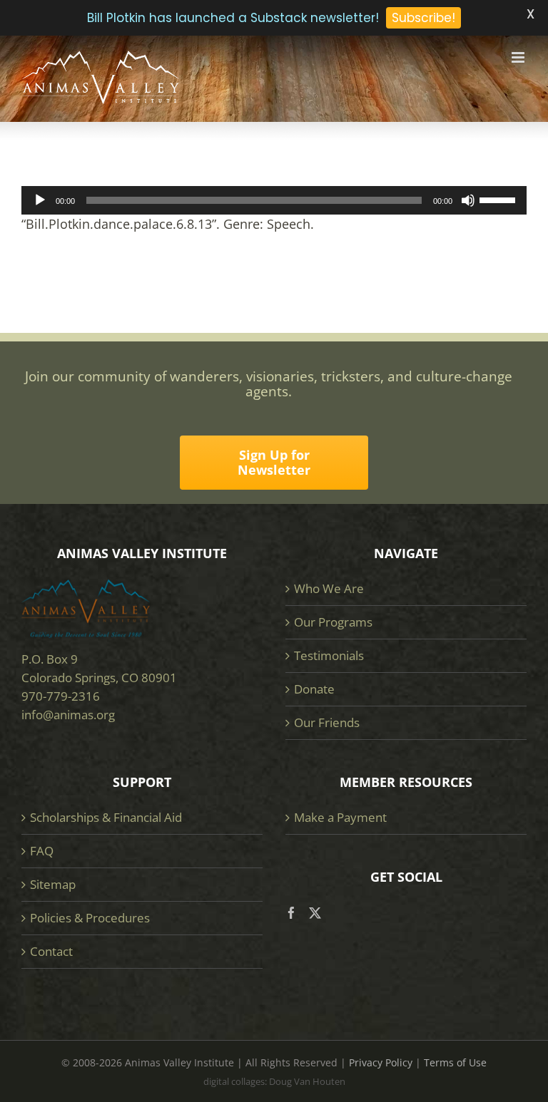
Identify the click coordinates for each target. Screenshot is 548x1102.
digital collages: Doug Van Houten (274, 1081)
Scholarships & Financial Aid (106, 817)
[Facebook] (291, 913)
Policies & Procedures (90, 918)
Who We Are (329, 588)
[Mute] (468, 200)
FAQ (42, 851)
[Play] (40, 200)
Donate (314, 689)
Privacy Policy (380, 1062)
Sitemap (53, 884)
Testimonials (329, 655)
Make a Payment (340, 817)
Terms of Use (455, 1062)
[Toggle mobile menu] (519, 57)
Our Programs (333, 622)
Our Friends (327, 722)
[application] (274, 200)
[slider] (499, 199)
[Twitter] (315, 913)
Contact (51, 951)
